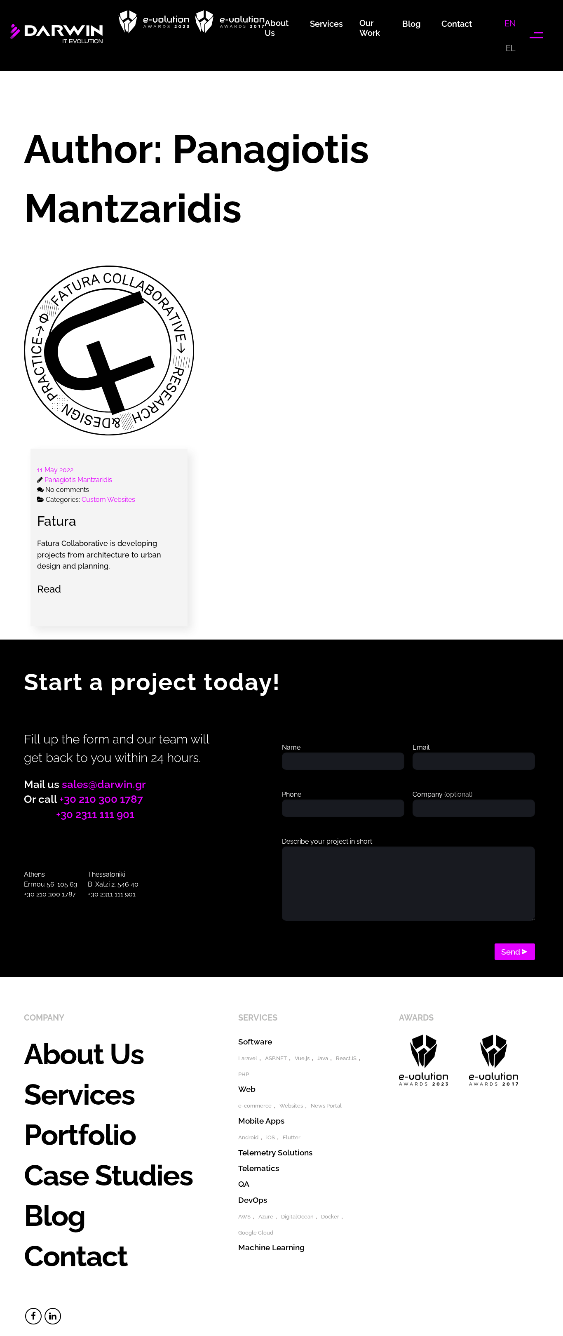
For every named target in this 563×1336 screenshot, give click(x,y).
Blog (54, 1216)
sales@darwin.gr (104, 784)
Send (510, 951)
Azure (265, 1217)
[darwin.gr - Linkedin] (53, 1316)
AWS (244, 1217)
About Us (84, 1054)
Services (79, 1094)
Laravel (247, 1058)
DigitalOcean (297, 1217)
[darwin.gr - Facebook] (33, 1316)
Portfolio (80, 1135)
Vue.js (302, 1058)
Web (247, 1089)
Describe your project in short (327, 841)
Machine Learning (271, 1247)
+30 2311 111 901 (95, 814)
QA (243, 1183)
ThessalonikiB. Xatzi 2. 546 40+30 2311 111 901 (113, 884)
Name (291, 747)
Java (322, 1058)
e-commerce (255, 1106)
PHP (243, 1074)
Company (442, 794)
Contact (75, 1256)
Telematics (258, 1168)
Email (421, 747)
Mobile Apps (261, 1120)
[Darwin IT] (56, 42)
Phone (291, 794)
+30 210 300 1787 (101, 799)
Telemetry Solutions (275, 1152)
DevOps (252, 1199)
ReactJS (346, 1058)
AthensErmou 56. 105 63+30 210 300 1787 (50, 884)
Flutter (291, 1137)
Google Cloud (255, 1233)
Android (248, 1137)
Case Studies (108, 1175)
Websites (291, 1106)
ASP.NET (276, 1058)
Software (255, 1041)
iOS (270, 1137)
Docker (330, 1217)
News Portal (326, 1106)
